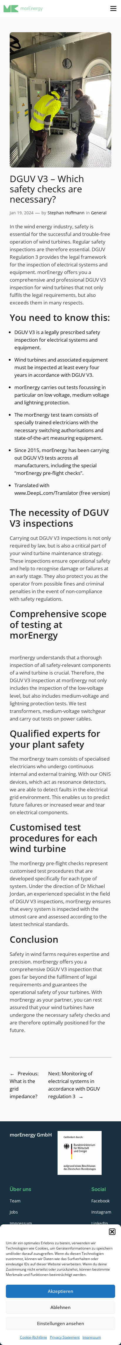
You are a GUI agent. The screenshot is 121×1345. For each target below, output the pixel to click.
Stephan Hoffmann (66, 212)
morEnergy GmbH (31, 1134)
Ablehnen (60, 1307)
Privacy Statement (65, 1337)
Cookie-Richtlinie (33, 1337)
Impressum (92, 1337)
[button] (112, 1232)
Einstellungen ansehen (60, 1323)
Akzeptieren (60, 1291)
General (99, 212)
